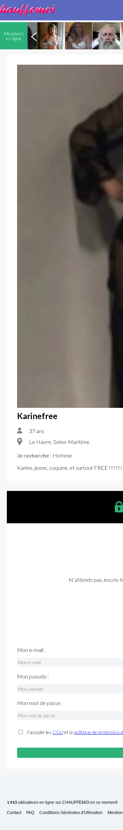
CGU (58, 732)
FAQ (30, 813)
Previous (33, 35)
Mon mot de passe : (40, 703)
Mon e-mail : (31, 650)
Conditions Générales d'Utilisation (70, 813)
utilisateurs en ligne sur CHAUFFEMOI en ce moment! (62, 802)
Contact (14, 813)
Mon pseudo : (33, 676)
